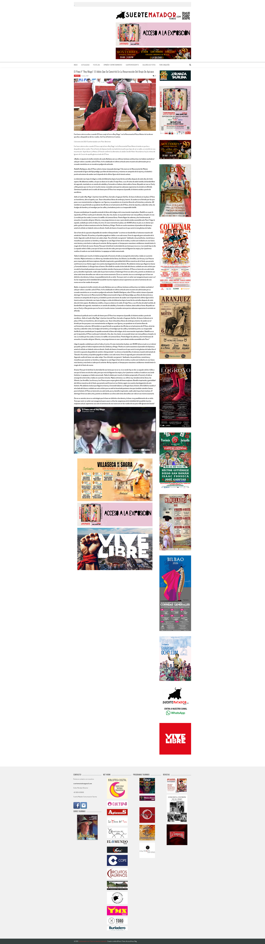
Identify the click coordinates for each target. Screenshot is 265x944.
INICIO (76, 65)
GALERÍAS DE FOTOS (149, 65)
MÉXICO (77, 76)
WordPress (118, 941)
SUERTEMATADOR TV (132, 65)
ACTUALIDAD (85, 65)
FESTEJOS (96, 65)
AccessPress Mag (131, 941)
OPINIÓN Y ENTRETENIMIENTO (113, 65)
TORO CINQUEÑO (164, 65)
